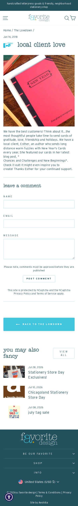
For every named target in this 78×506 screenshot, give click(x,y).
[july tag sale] (14, 412)
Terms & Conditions (49, 492)
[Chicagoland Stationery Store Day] (14, 392)
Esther (24, 144)
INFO (38, 472)
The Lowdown (23, 30)
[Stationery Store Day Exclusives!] (14, 372)
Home (7, 30)
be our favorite (38, 453)
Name (8, 196)
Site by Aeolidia (39, 502)
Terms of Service (47, 293)
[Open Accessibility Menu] (9, 497)
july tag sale (38, 412)
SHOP (38, 463)
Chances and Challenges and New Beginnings (34, 160)
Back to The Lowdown (41, 324)
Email (8, 216)
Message (11, 235)
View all (64, 353)
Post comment (39, 278)
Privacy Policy (22, 293)
